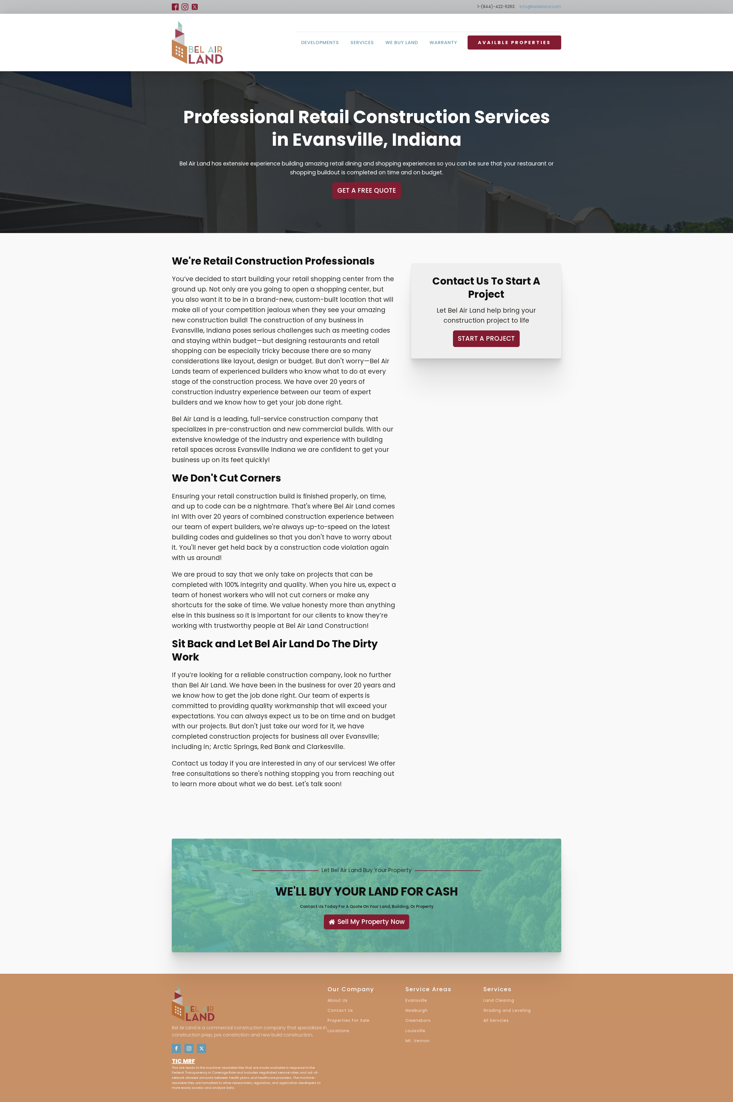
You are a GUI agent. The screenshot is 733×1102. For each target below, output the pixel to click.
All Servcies (496, 1020)
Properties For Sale (349, 1020)
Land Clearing (498, 1000)
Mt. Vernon (417, 1041)
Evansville (416, 1000)
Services (362, 42)
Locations (338, 1031)
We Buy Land (401, 42)
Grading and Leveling (507, 1010)
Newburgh (416, 1010)
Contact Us (340, 1010)
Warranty (443, 42)
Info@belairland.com (540, 6)
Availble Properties (514, 42)
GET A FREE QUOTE (366, 190)
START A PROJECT (486, 338)
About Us (338, 1000)
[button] (366, 921)
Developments (320, 42)
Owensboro (418, 1020)
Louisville (415, 1031)
